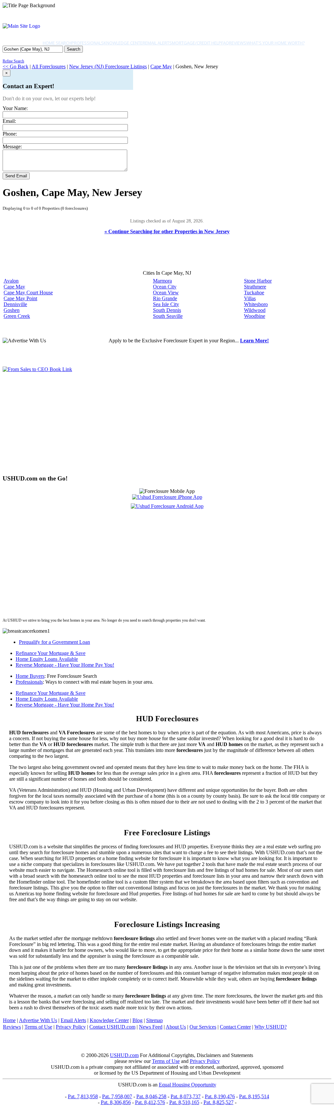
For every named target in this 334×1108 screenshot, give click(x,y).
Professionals (87, 43)
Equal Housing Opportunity (187, 1084)
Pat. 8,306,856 (116, 1102)
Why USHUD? (270, 1027)
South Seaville (168, 316)
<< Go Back (15, 66)
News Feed (150, 1027)
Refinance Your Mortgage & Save (50, 653)
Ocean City (164, 286)
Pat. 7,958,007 (117, 1096)
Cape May (161, 66)
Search (73, 49)
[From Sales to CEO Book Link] (37, 369)
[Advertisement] (167, 423)
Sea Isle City (166, 304)
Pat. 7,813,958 (83, 1096)
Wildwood (255, 310)
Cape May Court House (28, 292)
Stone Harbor (258, 281)
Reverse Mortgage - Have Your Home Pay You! (65, 665)
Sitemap (154, 1020)
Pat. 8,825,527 (219, 1102)
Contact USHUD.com (112, 1027)
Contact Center (235, 1027)
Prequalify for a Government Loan (54, 642)
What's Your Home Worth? (275, 43)
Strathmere (255, 286)
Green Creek (17, 316)
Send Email (16, 175)
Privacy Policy (71, 1027)
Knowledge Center (124, 43)
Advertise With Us (38, 1020)
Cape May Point (20, 298)
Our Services (203, 1027)
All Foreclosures (49, 66)
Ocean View (166, 292)
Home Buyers (30, 676)
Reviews (237, 43)
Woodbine (254, 316)
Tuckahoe (254, 292)
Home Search (57, 43)
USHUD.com (124, 1055)
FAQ (225, 43)
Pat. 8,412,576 (150, 1102)
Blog (137, 1020)
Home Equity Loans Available (47, 659)
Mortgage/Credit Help (196, 43)
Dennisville (15, 304)
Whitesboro (256, 304)
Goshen (12, 310)
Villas (250, 298)
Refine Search (13, 61)
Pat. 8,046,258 (151, 1096)
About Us (176, 1027)
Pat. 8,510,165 (184, 1102)
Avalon (11, 281)
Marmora (162, 281)
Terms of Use (38, 1027)
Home (9, 1020)
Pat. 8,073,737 (186, 1096)
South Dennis (167, 310)
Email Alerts (158, 43)
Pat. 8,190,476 (220, 1096)
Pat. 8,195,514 (254, 1096)
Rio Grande (165, 298)
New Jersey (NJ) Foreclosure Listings (108, 66)
